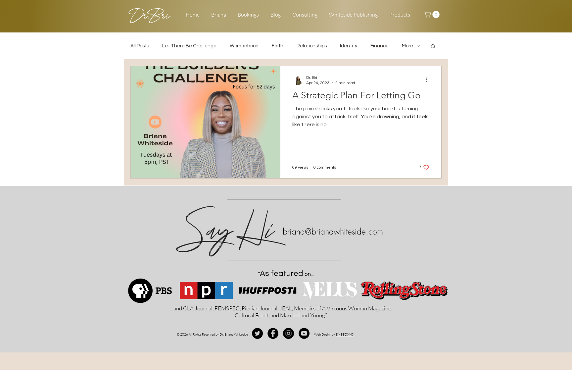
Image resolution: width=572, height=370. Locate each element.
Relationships (312, 45)
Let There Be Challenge (189, 45)
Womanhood (244, 45)
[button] (432, 14)
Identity (348, 45)
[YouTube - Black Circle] (304, 333)
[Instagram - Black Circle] (288, 333)
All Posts (139, 45)
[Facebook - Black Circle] (272, 333)
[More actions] (428, 80)
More (407, 45)
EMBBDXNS (345, 334)
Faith (277, 45)
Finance (379, 45)
